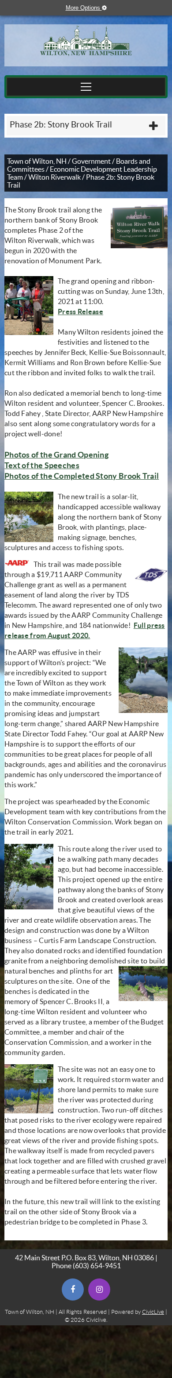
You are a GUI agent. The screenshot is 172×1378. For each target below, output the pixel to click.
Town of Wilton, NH (37, 161)
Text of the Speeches (41, 465)
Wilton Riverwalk (54, 177)
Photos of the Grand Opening (56, 454)
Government (91, 161)
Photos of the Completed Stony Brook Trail (81, 476)
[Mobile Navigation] (86, 87)
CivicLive (153, 1312)
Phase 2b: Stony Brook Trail (61, 124)
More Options (90, 7)
